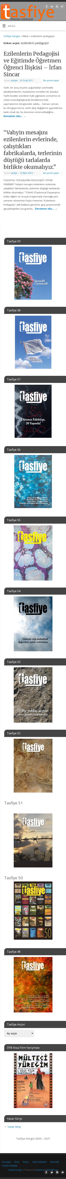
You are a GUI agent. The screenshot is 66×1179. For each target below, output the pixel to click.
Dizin (16, 1161)
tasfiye (14, 80)
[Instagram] (56, 7)
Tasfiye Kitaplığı (9, 1165)
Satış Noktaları (39, 1161)
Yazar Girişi (14, 1126)
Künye (26, 1161)
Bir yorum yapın (51, 80)
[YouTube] (61, 7)
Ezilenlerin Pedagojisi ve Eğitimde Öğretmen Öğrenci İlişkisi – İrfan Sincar (33, 64)
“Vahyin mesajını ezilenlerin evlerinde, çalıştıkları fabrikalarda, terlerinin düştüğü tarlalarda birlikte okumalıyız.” (33, 149)
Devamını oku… (15, 116)
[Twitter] (51, 7)
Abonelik (54, 1161)
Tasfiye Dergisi (12, 36)
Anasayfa (6, 1161)
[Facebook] (46, 7)
